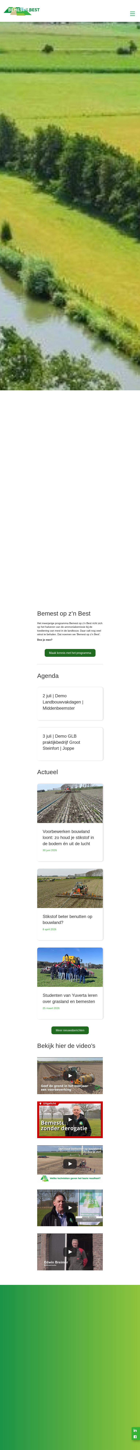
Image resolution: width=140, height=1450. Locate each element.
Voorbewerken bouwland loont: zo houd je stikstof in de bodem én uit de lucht (68, 837)
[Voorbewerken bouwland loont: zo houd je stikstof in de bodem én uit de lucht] (70, 803)
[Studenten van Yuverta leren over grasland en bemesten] (70, 967)
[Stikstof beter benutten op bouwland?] (70, 888)
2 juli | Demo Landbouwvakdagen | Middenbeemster (63, 701)
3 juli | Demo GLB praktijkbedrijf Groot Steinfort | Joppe (61, 742)
